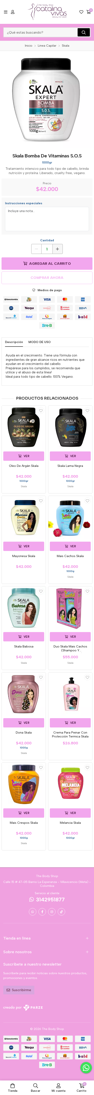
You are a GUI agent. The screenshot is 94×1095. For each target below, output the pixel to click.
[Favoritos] (81, 12)
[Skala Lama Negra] (70, 427)
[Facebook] (42, 911)
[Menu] (5, 12)
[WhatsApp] (32, 911)
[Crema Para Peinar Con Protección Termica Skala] (70, 694)
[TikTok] (61, 911)
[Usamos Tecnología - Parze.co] (23, 1008)
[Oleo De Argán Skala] (24, 427)
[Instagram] (52, 911)
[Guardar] (41, 410)
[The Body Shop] (47, 12)
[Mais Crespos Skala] (24, 784)
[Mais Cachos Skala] (70, 517)
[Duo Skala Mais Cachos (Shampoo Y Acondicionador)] (70, 608)
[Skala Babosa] (24, 608)
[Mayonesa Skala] (24, 517)
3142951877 (50, 899)
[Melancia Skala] (70, 784)
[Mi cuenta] (12, 12)
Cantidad (47, 240)
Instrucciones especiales (23, 203)
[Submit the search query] (84, 32)
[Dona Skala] (24, 694)
